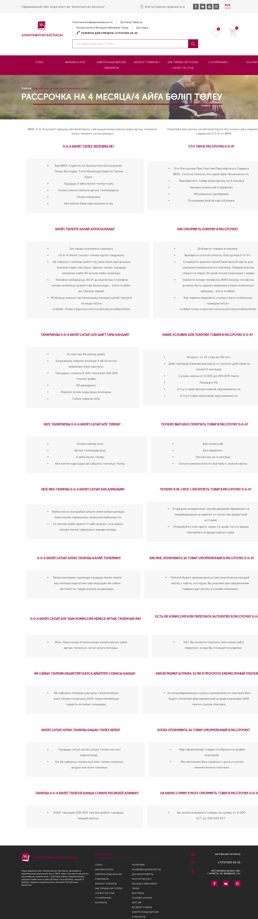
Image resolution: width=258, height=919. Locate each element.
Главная (26, 88)
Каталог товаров (146, 62)
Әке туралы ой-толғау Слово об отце (183, 65)
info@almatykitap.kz (227, 854)
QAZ (228, 8)
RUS (227, 5)
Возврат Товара (142, 907)
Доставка (142, 27)
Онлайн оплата (142, 898)
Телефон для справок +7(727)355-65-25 (107, 33)
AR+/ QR (136, 902)
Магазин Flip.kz (75, 62)
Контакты (101, 902)
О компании (217, 62)
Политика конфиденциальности (93, 22)
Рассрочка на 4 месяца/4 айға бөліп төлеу (102, 27)
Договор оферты (131, 22)
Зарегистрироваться (170, 7)
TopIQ (39, 62)
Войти (149, 7)
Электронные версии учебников (111, 65)
